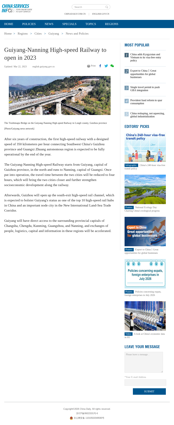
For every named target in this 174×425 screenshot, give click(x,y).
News (49, 24)
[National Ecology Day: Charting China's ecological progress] (145, 189)
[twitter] (106, 66)
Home (8, 24)
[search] (106, 7)
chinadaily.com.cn (75, 14)
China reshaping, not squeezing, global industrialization (147, 115)
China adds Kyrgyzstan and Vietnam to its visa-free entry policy (145, 57)
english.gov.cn (100, 14)
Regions (111, 24)
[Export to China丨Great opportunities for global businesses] (145, 231)
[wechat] (112, 66)
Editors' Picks (137, 126)
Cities (38, 33)
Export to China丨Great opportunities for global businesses (143, 74)
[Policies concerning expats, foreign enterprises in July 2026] (145, 273)
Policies (29, 24)
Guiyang (53, 33)
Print (93, 65)
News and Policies (77, 33)
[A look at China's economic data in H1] (145, 315)
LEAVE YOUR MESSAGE (142, 346)
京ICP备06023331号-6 (87, 413)
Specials (69, 24)
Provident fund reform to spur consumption (146, 102)
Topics (90, 24)
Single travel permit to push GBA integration (145, 89)
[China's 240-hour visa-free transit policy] (145, 147)
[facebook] (100, 66)
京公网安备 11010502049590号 (89, 418)
